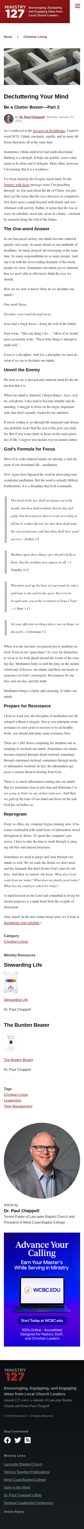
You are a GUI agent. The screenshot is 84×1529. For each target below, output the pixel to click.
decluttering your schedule (21, 922)
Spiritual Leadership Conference (28, 1503)
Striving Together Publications (27, 1472)
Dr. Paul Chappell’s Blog (23, 1495)
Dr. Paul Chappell (32, 117)
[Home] (42, 1375)
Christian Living (35, 36)
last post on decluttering (49, 130)
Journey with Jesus (17, 184)
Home (8, 36)
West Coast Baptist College (25, 1480)
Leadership (12, 1100)
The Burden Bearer (18, 1060)
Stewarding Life (16, 1000)
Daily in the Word (17, 1487)
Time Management (18, 1106)
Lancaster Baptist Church (23, 1464)
